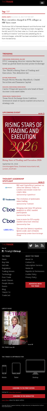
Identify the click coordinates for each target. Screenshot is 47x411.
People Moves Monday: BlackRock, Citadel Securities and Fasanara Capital (21, 81)
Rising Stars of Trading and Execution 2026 (22, 160)
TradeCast (6, 295)
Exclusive (5, 87)
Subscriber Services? (15, 392)
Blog (4, 289)
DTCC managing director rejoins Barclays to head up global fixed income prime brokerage (23, 62)
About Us (29, 259)
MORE (40, 113)
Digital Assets (6, 17)
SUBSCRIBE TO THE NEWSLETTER (23, 396)
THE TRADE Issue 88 (8, 347)
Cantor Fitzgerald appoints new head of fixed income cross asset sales (23, 90)
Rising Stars (11, 68)
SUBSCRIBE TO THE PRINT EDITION (23, 388)
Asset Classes (7, 280)
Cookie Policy (30, 274)
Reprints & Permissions (34, 271)
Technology (6, 274)
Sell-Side (22, 59)
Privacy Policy (30, 277)
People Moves (15, 59)
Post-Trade (6, 277)
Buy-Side (5, 68)
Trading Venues (16, 96)
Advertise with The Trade (35, 284)
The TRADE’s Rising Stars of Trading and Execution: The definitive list (21, 72)
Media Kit (29, 268)
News (4, 259)
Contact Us (29, 262)
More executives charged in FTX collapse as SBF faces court (21, 21)
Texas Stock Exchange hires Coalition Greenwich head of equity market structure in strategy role (23, 101)
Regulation (6, 268)
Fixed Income (6, 59)
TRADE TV (6, 292)
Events (4, 286)
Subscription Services (33, 265)
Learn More (5, 400)
